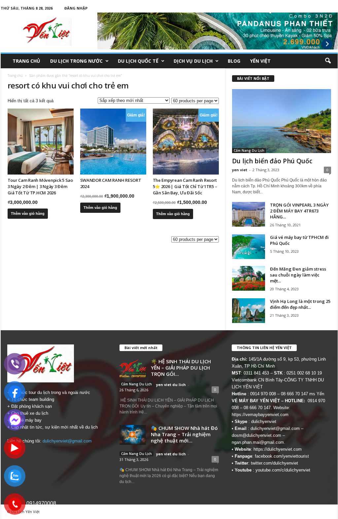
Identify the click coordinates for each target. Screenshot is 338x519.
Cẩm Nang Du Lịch (249, 150)
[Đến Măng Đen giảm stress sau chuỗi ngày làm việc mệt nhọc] (248, 278)
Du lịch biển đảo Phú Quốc (272, 161)
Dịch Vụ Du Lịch (193, 61)
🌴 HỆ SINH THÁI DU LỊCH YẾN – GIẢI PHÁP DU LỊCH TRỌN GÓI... (181, 367)
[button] (328, 61)
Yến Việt (260, 61)
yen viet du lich (171, 384)
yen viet (239, 169)
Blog (234, 61)
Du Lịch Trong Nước (76, 61)
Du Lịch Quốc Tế (138, 61)
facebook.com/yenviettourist (282, 456)
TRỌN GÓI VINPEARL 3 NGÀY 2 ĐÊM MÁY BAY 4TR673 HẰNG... (299, 211)
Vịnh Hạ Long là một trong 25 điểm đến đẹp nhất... (300, 304)
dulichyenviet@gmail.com (67, 440)
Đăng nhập (75, 8)
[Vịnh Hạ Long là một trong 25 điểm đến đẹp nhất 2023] (248, 310)
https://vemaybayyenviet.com (260, 414)
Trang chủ (26, 61)
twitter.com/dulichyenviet (274, 463)
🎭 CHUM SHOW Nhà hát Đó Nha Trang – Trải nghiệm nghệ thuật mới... (184, 434)
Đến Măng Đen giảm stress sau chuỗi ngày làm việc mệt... (298, 275)
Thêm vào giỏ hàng (28, 213)
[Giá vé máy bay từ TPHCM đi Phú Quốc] (248, 246)
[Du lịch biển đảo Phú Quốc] (281, 121)
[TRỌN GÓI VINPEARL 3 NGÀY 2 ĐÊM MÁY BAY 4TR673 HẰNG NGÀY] (248, 214)
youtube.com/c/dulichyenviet (282, 470)
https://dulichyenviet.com (278, 449)
